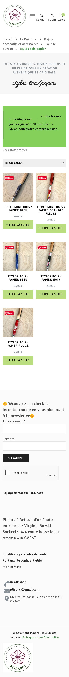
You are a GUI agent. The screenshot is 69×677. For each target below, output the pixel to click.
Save (10, 178)
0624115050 (18, 582)
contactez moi (51, 116)
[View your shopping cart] (61, 16)
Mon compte (12, 567)
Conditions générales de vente (25, 554)
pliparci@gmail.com (24, 589)
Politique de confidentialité (22, 560)
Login (52, 20)
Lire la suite (19, 224)
